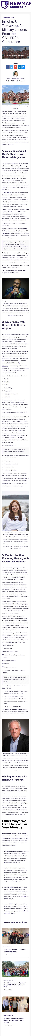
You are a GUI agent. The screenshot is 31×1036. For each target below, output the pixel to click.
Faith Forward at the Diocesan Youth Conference (15, 950)
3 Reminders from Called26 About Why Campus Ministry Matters (14, 1020)
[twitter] (11, 67)
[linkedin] (19, 67)
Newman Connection (11, 991)
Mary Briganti (9, 956)
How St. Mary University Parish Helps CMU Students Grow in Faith (15, 985)
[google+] (15, 67)
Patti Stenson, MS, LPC (18, 78)
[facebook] (8, 67)
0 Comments (25, 956)
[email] (23, 67)
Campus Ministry (8, 17)
